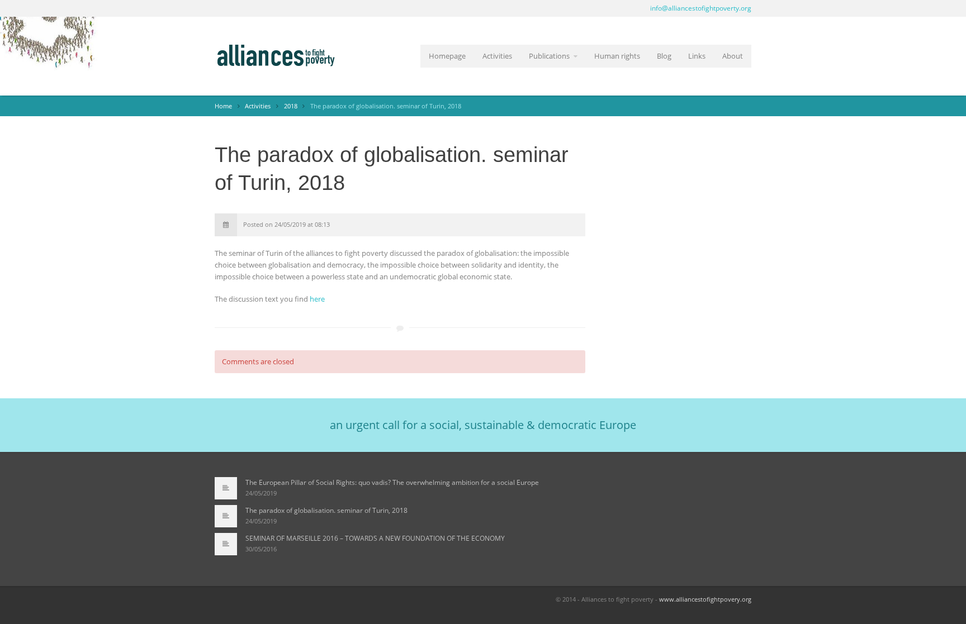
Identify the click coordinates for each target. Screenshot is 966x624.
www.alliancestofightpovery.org (705, 599)
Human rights (617, 56)
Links (696, 56)
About (732, 56)
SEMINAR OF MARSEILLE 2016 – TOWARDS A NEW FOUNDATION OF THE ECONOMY (375, 538)
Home (223, 106)
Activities (497, 56)
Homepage (447, 56)
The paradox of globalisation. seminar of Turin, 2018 (326, 510)
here (317, 299)
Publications (549, 56)
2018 (290, 106)
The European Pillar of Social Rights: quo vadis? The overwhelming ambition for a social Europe (392, 482)
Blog (664, 56)
